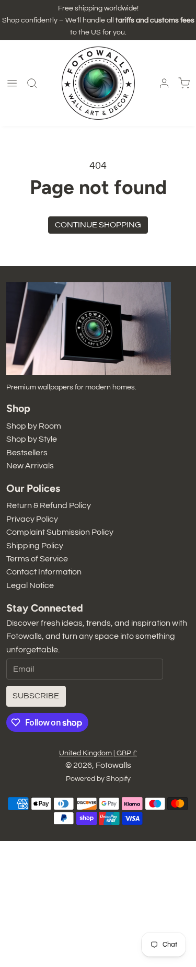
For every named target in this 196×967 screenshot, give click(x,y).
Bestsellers (27, 452)
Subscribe (36, 696)
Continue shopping (98, 225)
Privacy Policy (32, 519)
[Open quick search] (32, 83)
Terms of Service (37, 559)
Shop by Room (33, 426)
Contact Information (44, 572)
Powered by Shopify (98, 778)
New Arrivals (30, 466)
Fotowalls (113, 765)
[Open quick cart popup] (184, 83)
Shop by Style (31, 439)
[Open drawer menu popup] (12, 83)
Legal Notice (30, 585)
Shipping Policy (34, 546)
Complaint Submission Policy (59, 532)
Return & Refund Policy (48, 505)
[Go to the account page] (164, 83)
